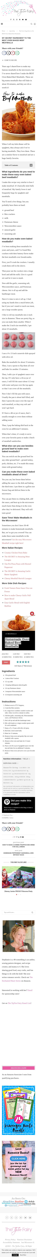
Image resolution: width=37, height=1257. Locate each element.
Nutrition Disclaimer (24, 1240)
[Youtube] (22, 19)
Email (30, 990)
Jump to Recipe (10, 60)
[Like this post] (14, 837)
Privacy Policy (10, 1240)
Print (6, 662)
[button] (3, 880)
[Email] (26, 19)
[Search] (31, 24)
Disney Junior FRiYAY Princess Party (18, 891)
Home (3, 31)
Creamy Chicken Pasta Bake (15, 553)
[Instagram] (16, 19)
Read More (23, 1255)
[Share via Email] (23, 837)
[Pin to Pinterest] (20, 837)
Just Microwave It (27, 1242)
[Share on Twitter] (18, 837)
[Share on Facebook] (4, 53)
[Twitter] (13, 19)
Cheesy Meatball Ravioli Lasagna (17, 578)
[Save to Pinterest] (13, 53)
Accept (15, 1255)
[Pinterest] (19, 19)
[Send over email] (17, 53)
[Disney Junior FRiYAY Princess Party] (18, 877)
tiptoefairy (12, 31)
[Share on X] (8, 53)
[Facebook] (10, 19)
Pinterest (12, 810)
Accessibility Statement (11, 1242)
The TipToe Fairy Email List (19, 1003)
